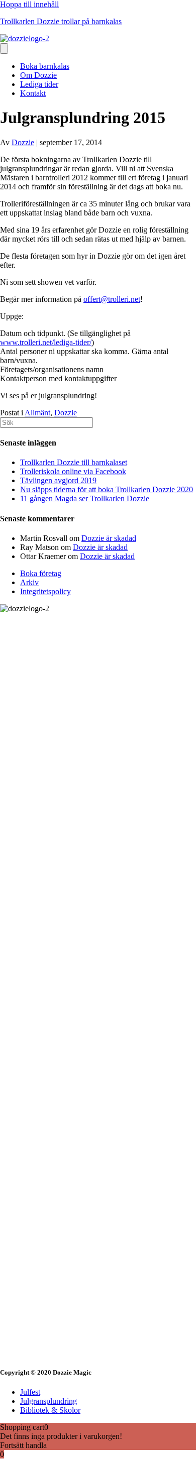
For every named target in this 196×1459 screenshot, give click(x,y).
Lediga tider (39, 84)
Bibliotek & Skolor (50, 1410)
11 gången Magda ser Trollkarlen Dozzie (84, 498)
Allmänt (37, 412)
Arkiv (29, 582)
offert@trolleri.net (111, 299)
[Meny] (4, 48)
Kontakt (33, 93)
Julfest (30, 1392)
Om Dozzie (38, 75)
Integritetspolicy (45, 591)
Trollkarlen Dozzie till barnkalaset (73, 462)
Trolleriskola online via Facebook (73, 471)
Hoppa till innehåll (29, 4)
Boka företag (40, 573)
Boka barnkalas (44, 66)
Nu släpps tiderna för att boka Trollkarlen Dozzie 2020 (106, 489)
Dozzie (65, 412)
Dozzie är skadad (108, 538)
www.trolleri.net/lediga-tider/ (45, 342)
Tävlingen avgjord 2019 (58, 480)
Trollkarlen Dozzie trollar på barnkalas (61, 21)
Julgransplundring (48, 1401)
